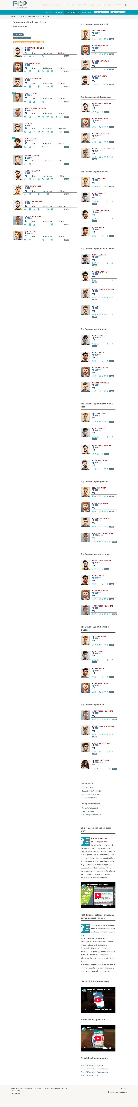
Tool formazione (88, 811)
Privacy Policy (15, 1093)
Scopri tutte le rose (89, 797)
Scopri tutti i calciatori (90, 794)
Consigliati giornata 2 (90, 808)
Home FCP (14, 16)
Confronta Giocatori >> (22, 38)
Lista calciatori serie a (25, 16)
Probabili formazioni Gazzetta (92, 1065)
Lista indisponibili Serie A (91, 814)
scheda (67, 56)
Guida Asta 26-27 (87, 788)
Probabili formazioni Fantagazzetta (94, 1072)
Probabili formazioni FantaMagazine (95, 1069)
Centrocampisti (36, 16)
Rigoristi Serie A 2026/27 (91, 791)
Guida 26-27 (18, 34)
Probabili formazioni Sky (90, 1075)
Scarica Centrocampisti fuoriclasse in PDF (28, 42)
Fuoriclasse (46, 16)
